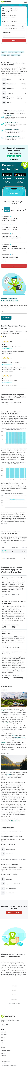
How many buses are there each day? (12, 577)
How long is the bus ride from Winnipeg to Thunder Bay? (12, 602)
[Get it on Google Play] (20, 174)
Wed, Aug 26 (8, 32)
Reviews (17, 52)
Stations (18, 55)
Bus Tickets (14, 985)
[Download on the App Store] (7, 174)
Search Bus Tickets (14, 912)
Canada (14, 990)
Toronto (23, 737)
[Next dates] (25, 209)
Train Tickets (4, 1034)
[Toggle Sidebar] (25, 2)
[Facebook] (4, 1025)
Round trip (14, 21)
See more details (5, 405)
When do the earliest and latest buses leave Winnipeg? (12, 632)
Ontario (14, 994)
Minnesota (8, 774)
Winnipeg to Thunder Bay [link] (14, 1003)
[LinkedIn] (7, 1025)
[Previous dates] (2, 209)
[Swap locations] (22, 27)
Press (2, 1044)
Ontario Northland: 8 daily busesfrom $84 (11, 402)
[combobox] (14, 25)
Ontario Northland (6, 348)
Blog (2, 1042)
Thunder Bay (14, 999)
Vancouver (17, 737)
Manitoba (3, 710)
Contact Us (3, 1053)
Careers (3, 1047)
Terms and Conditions (5, 1061)
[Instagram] (2, 1025)
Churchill (24, 739)
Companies (3, 1055)
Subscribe (6, 317)
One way (6, 21)
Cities (12, 55)
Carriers (4, 55)
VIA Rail (14, 735)
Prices (22, 52)
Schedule (4, 52)
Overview (10, 52)
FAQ (8, 55)
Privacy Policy (3, 1063)
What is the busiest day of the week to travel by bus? (12, 652)
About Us (3, 1040)
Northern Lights (5, 723)
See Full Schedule (14, 266)
